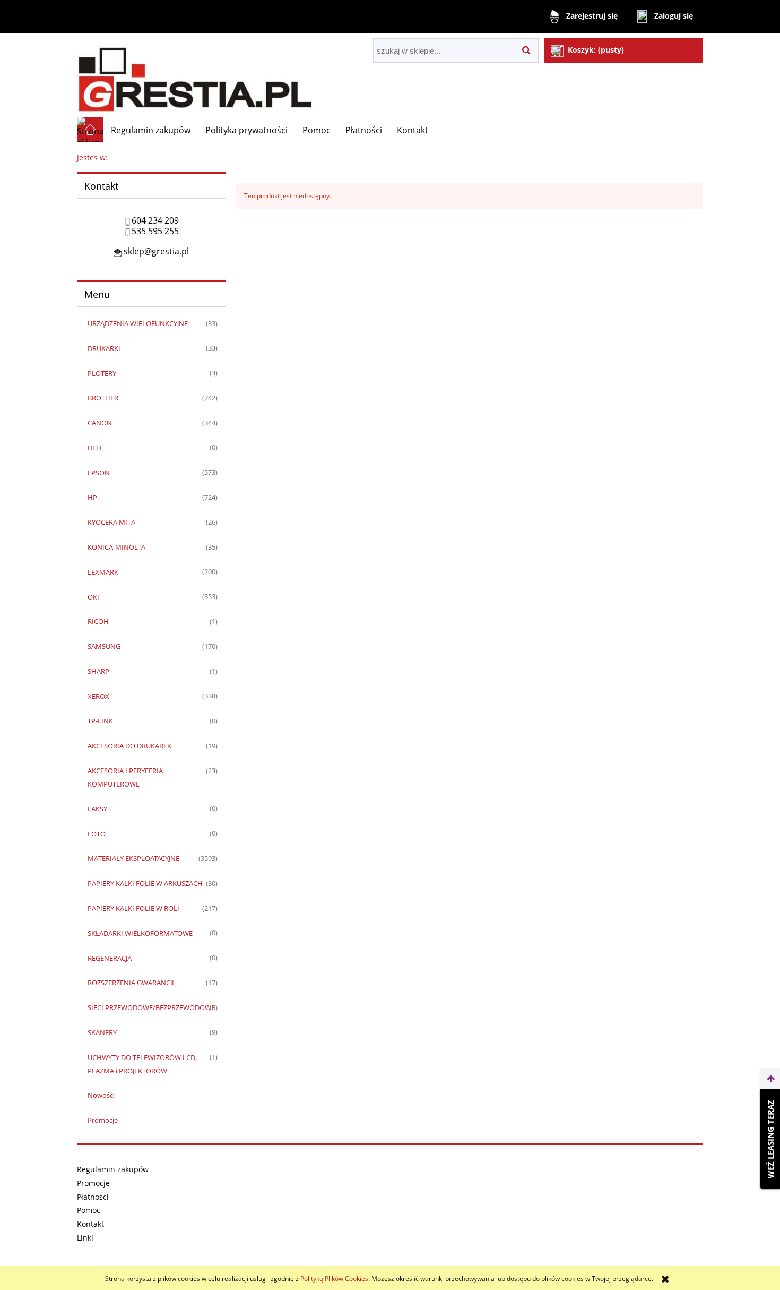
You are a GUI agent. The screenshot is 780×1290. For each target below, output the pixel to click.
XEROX (98, 696)
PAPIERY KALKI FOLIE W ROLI (133, 908)
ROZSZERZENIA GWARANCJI (131, 982)
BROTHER (103, 398)
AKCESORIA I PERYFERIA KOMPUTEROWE (125, 777)
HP (92, 497)
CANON (100, 423)
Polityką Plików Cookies (334, 1278)
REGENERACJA (110, 958)
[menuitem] (150, 130)
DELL (95, 447)
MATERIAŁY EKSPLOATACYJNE (133, 858)
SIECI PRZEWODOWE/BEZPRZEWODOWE (151, 1007)
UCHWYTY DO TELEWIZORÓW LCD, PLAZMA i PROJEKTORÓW (142, 1064)
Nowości (101, 1095)
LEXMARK (103, 572)
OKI (93, 597)
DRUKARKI (104, 348)
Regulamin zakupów (113, 1169)
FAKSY (97, 809)
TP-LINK (100, 720)
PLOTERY (102, 373)
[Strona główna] (195, 74)
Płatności (93, 1197)
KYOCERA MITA (111, 522)
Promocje (103, 1120)
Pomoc (88, 1210)
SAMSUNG (104, 646)
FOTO (97, 834)
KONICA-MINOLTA (116, 547)
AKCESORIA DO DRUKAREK (129, 745)
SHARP (98, 671)
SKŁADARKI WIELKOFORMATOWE (140, 933)
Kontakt (90, 1224)
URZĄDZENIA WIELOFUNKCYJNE (138, 323)
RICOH (98, 621)
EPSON (99, 472)
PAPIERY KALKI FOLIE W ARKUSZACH (145, 883)
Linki (85, 1238)
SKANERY (102, 1032)
